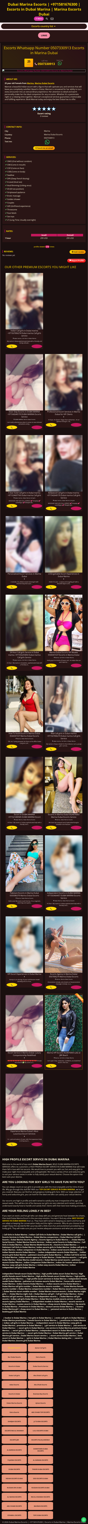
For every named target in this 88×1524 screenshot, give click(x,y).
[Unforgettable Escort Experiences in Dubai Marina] (63, 544)
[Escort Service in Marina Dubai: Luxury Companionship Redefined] (24, 1023)
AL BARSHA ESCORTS (14, 1450)
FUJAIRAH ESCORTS (14, 1460)
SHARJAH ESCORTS (14, 1421)
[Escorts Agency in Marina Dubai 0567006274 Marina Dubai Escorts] (63, 944)
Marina (30, 83)
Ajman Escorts (41, 1403)
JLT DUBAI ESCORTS (40, 1421)
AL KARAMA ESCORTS (40, 1460)
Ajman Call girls (40, 1348)
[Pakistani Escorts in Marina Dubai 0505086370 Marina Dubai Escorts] (24, 863)
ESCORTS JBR (14, 1440)
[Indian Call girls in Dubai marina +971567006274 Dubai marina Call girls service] (24, 301)
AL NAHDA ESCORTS (14, 1497)
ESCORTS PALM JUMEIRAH (40, 1440)
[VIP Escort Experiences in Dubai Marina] (24, 944)
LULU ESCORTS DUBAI (40, 1431)
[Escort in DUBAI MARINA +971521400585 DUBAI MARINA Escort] (24, 785)
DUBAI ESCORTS (14, 1469)
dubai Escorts (14, 1385)
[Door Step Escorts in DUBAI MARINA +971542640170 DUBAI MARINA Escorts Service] (24, 382)
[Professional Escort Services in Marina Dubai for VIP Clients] (63, 382)
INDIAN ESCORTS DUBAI (14, 1478)
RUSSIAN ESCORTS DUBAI (41, 1488)
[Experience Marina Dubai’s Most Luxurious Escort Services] (24, 1102)
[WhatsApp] (37, 346)
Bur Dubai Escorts (14, 1357)
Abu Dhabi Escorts (40, 1385)
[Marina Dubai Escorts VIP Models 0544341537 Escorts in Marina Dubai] (63, 623)
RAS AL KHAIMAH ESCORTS (40, 1497)
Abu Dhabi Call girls (40, 1375)
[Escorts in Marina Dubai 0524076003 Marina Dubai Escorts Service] (63, 785)
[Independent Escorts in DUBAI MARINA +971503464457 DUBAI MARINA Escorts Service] (63, 863)
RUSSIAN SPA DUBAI (14, 1488)
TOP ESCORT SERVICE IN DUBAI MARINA (57, 1189)
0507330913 (46, 64)
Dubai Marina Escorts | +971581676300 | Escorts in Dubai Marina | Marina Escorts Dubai (44, 9)
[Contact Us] (52, 19)
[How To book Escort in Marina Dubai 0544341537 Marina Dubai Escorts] (24, 704)
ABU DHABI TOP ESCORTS (41, 1412)
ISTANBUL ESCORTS (14, 1515)
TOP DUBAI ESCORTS (40, 1515)
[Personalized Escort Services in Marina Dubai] (24, 544)
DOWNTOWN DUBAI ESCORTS (40, 1450)
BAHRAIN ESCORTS (40, 1506)
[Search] (47, 19)
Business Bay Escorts (40, 1394)
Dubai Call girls (14, 1375)
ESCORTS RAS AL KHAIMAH (14, 1431)
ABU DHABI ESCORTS (14, 1506)
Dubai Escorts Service (40, 1366)
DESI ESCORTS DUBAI (40, 1478)
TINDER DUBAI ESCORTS (40, 1469)
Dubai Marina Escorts (14, 1403)
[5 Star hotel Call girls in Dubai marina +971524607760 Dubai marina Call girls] (24, 463)
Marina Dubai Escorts (44, 83)
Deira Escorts (40, 1357)
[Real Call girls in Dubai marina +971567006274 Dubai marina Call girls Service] (63, 704)
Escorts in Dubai (14, 1366)
